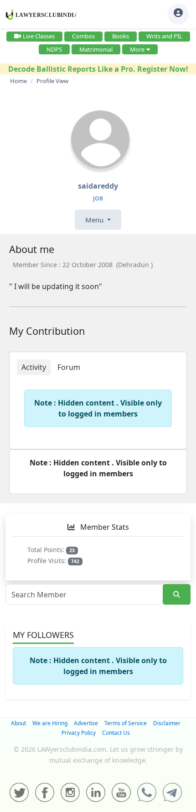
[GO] (177, 594)
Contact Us (116, 733)
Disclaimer (167, 723)
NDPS (54, 49)
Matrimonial (96, 49)
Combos (83, 36)
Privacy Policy (79, 733)
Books (120, 36)
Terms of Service (125, 723)
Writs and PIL (164, 36)
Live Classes (39, 36)
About (18, 723)
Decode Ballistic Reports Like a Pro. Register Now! (98, 69)
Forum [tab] (68, 367)
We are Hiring (49, 723)
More (137, 49)
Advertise (86, 723)
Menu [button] (95, 219)
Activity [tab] (33, 367)
